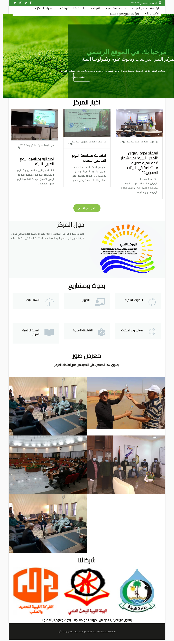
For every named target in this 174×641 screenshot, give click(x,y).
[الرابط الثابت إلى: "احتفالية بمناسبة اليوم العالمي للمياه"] (87, 127)
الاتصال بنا (153, 13)
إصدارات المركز (45, 8)
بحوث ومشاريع (117, 8)
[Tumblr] (15, 3)
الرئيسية (155, 8)
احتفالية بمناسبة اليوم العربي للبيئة (37, 161)
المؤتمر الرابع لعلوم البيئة (125, 13)
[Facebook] (30, 3)
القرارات (95, 8)
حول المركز (140, 8)
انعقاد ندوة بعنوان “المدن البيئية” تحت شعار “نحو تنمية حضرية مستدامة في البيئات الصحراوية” (139, 162)
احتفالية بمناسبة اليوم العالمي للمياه (89, 158)
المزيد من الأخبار (87, 208)
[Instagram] (20, 3)
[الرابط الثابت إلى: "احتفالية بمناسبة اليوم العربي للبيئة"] (35, 129)
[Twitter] (25, 3)
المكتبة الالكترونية (73, 8)
